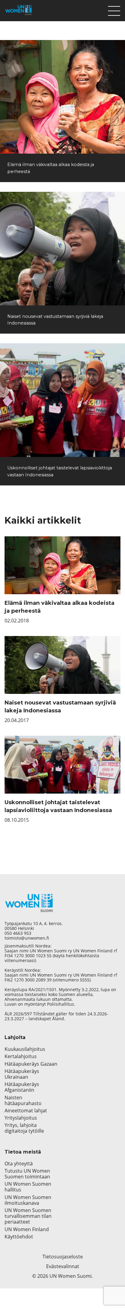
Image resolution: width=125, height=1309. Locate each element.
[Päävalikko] (114, 9)
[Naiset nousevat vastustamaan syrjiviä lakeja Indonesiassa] (62, 248)
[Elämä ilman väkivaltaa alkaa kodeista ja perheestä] (62, 97)
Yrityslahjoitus (21, 1118)
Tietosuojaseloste (62, 1256)
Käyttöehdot (19, 1237)
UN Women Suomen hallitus (28, 1187)
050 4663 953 (18, 933)
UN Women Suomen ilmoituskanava (28, 1200)
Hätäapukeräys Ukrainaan (22, 1074)
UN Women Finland (27, 1229)
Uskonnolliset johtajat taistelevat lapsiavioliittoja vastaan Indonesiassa (58, 806)
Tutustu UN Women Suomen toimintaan (27, 1174)
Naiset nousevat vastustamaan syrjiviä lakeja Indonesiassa (60, 706)
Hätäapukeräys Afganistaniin (22, 1087)
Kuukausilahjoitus (25, 1049)
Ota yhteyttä (19, 1164)
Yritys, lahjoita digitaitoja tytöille (24, 1128)
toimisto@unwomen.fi (27, 938)
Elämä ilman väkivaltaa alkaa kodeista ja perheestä (59, 607)
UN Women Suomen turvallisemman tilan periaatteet (28, 1216)
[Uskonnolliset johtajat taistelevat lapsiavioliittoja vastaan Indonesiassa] (62, 400)
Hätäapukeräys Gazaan (31, 1064)
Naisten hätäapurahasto (23, 1100)
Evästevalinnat (62, 1266)
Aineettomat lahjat (26, 1111)
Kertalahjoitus (21, 1056)
